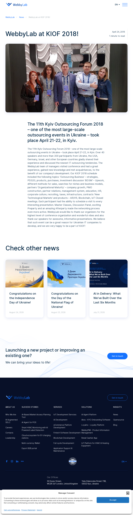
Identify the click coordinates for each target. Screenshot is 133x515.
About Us (10, 407)
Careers (8, 427)
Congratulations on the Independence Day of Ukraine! (22, 298)
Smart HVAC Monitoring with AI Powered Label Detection (35, 428)
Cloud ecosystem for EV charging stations (36, 436)
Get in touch (117, 356)
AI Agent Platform (88, 414)
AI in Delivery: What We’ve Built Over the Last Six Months (107, 298)
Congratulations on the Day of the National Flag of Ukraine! (64, 300)
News (115, 414)
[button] (128, 493)
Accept (112, 500)
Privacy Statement (28, 510)
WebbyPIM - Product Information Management (95, 431)
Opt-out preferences (12, 510)
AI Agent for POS (29, 422)
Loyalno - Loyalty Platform (92, 425)
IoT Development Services (65, 414)
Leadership (10, 438)
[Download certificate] (73, 461)
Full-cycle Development (64, 443)
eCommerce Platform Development (63, 426)
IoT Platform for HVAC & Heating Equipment (95, 444)
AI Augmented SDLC (11, 421)
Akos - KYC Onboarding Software (95, 420)
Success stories (30, 407)
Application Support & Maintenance (63, 449)
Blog (115, 425)
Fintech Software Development (67, 433)
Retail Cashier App (89, 438)
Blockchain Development (64, 438)
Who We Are (10, 414)
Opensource (118, 420)
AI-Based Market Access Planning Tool (36, 415)
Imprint (39, 510)
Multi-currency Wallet (31, 443)
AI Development (60, 420)
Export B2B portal (29, 448)
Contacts (9, 433)
